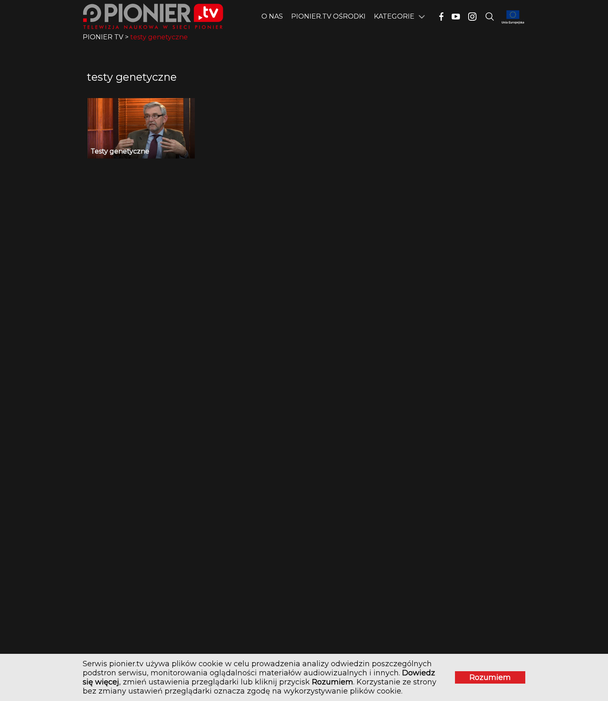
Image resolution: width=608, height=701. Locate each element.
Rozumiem (490, 677)
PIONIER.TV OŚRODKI (328, 16)
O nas (272, 16)
